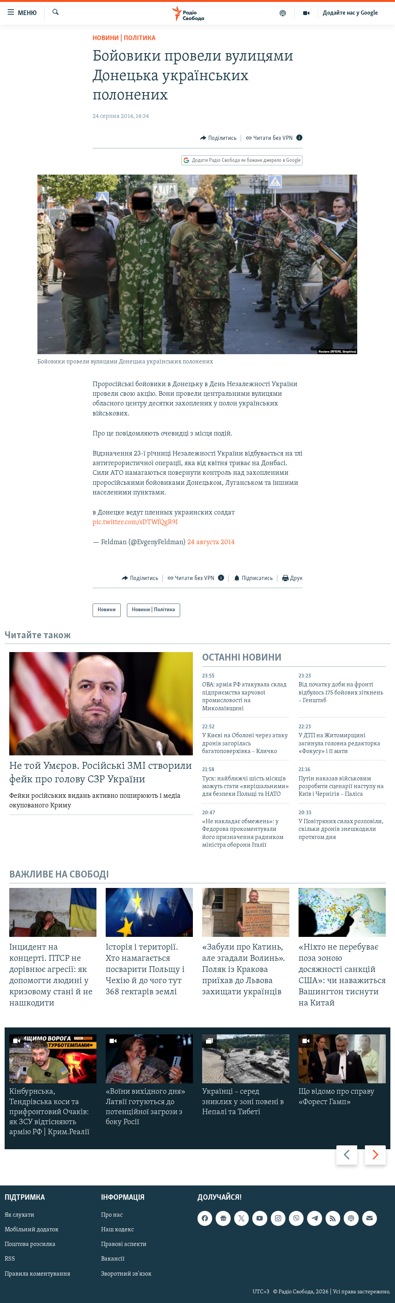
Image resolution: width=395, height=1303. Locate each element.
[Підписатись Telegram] (314, 1218)
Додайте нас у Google (350, 13)
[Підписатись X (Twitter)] (241, 1218)
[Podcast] (351, 1218)
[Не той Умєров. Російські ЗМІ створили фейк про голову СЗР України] (101, 703)
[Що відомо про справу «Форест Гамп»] (342, 1058)
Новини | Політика (124, 38)
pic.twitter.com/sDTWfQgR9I (135, 522)
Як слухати (19, 1215)
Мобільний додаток (32, 1230)
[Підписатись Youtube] (259, 1218)
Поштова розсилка (30, 1244)
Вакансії (113, 1259)
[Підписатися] (369, 1218)
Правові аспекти (124, 1244)
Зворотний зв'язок (126, 1274)
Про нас (112, 1215)
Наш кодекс (117, 1230)
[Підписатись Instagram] (278, 1218)
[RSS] (333, 1218)
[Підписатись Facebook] (205, 1218)
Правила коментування (37, 1274)
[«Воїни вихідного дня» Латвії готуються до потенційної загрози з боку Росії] (149, 1058)
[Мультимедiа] (306, 13)
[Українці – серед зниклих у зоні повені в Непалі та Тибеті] (245, 1058)
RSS (10, 1259)
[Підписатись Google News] (223, 1218)
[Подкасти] (283, 13)
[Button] (218, 138)
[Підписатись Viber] (296, 1218)
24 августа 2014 (211, 542)
